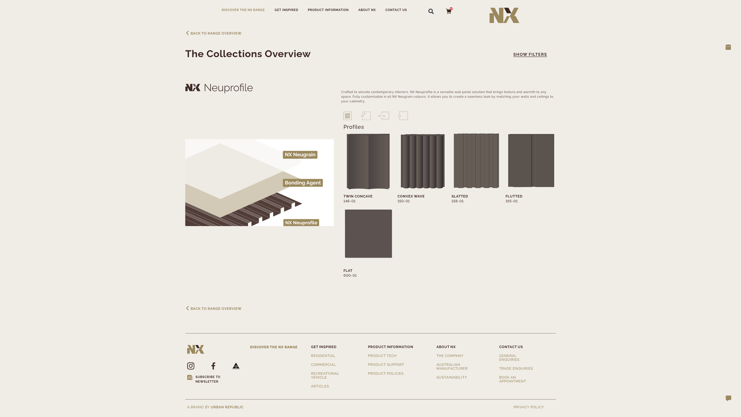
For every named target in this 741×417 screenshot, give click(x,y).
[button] (431, 11)
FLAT (348, 271)
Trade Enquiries (516, 368)
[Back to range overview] (187, 33)
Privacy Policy (529, 407)
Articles (320, 386)
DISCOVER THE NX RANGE (243, 10)
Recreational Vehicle (325, 375)
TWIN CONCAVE (358, 196)
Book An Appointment (512, 379)
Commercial (323, 365)
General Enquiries (509, 358)
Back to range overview (216, 33)
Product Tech (382, 356)
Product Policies (386, 373)
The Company (450, 356)
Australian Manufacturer (452, 366)
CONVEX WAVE (411, 196)
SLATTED (460, 196)
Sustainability (451, 377)
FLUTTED (514, 196)
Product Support (386, 365)
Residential (323, 356)
